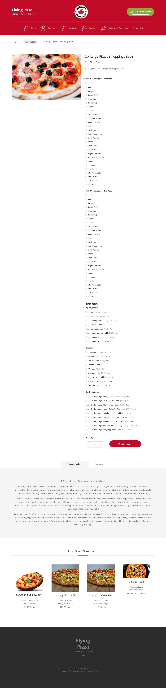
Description (75, 464)
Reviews (98, 464)
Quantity (89, 437)
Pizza (33, 28)
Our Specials (30, 41)
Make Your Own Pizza (118, 28)
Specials (92, 28)
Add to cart (126, 444)
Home (14, 41)
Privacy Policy (83, 668)
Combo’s (73, 28)
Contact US (138, 28)
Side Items (52, 28)
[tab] (75, 464)
